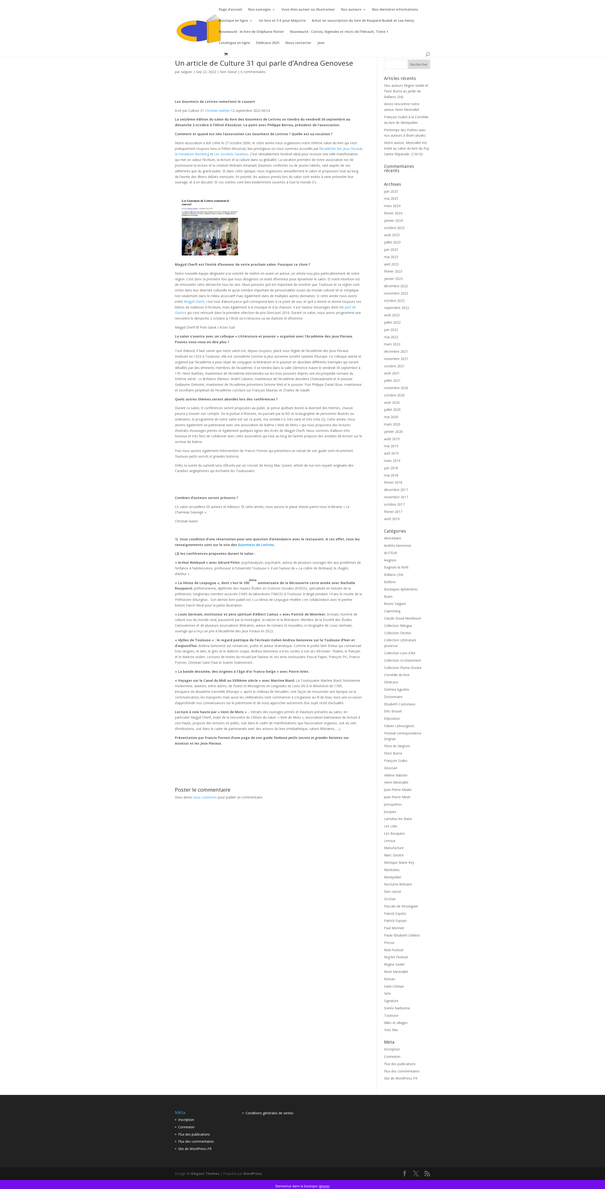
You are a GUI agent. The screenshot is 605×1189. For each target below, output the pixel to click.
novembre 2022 (396, 293)
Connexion (392, 1056)
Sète (387, 993)
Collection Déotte (397, 633)
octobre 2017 (394, 504)
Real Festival (393, 950)
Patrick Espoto (395, 913)
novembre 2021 (396, 358)
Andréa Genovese (397, 545)
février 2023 (393, 271)
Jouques (390, 811)
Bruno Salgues (395, 603)
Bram (388, 596)
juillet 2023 (392, 242)
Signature (391, 1000)
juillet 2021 (392, 380)
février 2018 (393, 482)
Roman (389, 979)
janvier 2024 (393, 220)
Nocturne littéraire (398, 884)
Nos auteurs (351, 10)
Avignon (390, 560)
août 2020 (392, 402)
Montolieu (392, 870)
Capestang (392, 611)
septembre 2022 (396, 307)
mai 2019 (391, 446)
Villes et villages (396, 1022)
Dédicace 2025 (267, 43)
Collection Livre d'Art (399, 653)
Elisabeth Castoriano (399, 704)
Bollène (390, 582)
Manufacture (394, 848)
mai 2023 (391, 257)
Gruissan (390, 768)
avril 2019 (391, 453)
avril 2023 (391, 264)
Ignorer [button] (324, 1186)
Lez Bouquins (394, 833)
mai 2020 (391, 417)
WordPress (252, 1173)
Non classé (228, 71)
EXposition (392, 718)
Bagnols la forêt (396, 567)
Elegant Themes (205, 1173)
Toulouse (391, 1015)
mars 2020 (392, 424)
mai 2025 (391, 198)
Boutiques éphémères (401, 589)
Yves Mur (391, 1030)
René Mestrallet (396, 971)
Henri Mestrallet (396, 782)
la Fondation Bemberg (192, 154)
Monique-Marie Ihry (399, 862)
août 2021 (392, 373)
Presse (389, 942)
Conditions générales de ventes (270, 1113)
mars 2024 (392, 206)
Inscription (392, 1049)
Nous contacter (298, 43)
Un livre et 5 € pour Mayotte (282, 21)
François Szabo (395, 760)
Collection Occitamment (402, 660)
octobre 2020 (394, 395)
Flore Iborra (393, 753)
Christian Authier (217, 110)
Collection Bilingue (398, 625)
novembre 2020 (396, 388)
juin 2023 (391, 249)
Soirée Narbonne (397, 1008)
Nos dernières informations (395, 10)
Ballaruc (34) (393, 574)
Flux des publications (400, 1064)
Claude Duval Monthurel (402, 618)
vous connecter (205, 797)
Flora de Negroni (397, 746)
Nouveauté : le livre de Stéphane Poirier (251, 32)
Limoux (389, 840)
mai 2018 (391, 475)
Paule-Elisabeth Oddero (402, 935)
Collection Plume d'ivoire (403, 667)
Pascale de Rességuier (401, 906)
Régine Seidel (394, 964)
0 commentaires (253, 71)
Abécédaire (392, 538)
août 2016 (392, 518)
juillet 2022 (392, 322)
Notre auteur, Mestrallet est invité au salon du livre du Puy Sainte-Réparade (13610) (406, 148)
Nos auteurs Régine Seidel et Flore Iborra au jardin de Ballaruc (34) (406, 91)
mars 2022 (392, 344)
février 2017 (393, 511)
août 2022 (392, 315)
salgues (186, 71)
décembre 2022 (396, 286)
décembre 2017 (396, 489)
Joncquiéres (393, 804)
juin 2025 (391, 191)
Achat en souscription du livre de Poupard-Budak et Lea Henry (363, 21)
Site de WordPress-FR (400, 1078)
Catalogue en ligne (234, 43)
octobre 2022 (394, 300)
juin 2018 (391, 468)
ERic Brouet (393, 711)
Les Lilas (390, 826)
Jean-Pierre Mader (398, 789)
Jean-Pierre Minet (397, 797)
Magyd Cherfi (194, 301)
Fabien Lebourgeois (399, 726)
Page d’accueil (230, 10)
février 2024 (393, 213)
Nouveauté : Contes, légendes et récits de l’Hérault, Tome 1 (339, 32)
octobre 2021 (394, 366)
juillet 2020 (392, 409)
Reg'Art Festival (396, 957)
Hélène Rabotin (395, 775)
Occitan (390, 899)
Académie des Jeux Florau (340, 148)
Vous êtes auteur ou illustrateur (308, 10)
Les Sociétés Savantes (231, 154)
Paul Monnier (394, 928)
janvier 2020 (393, 431)
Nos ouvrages (259, 10)
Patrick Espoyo (395, 920)
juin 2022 (391, 329)
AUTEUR (390, 553)
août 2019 (392, 439)
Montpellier (392, 877)
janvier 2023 (393, 278)
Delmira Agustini (396, 689)
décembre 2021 (396, 351)
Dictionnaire (393, 696)
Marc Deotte (394, 855)
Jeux (320, 43)
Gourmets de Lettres (256, 544)
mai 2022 (391, 337)
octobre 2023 (394, 228)
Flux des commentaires (402, 1071)
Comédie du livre (397, 675)
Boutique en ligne (233, 21)
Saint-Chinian (394, 986)
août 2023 (392, 235)
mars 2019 (392, 460)
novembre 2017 (396, 497)
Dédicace (391, 682)
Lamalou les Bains (398, 818)
